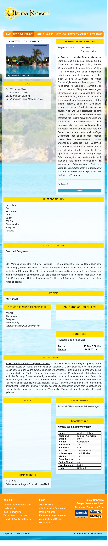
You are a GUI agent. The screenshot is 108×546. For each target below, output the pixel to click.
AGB (75, 533)
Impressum (84, 533)
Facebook (80, 507)
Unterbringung (53, 199)
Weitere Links (46, 522)
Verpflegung (79, 400)
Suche (49, 34)
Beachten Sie (79, 420)
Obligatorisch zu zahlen (79, 306)
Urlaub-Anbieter (47, 511)
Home (8, 34)
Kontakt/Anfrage (78, 34)
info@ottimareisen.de (20, 518)
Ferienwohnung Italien (80, 41)
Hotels (40, 34)
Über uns (61, 34)
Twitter (90, 507)
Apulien (70, 47)
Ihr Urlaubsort (53, 357)
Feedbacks (96, 34)
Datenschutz (97, 533)
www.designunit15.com (50, 518)
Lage (28, 83)
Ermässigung (27, 474)
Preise (53, 293)
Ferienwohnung (53, 245)
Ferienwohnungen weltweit (52, 515)
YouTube (99, 507)
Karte (27, 400)
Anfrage (79, 191)
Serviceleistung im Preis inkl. (27, 306)
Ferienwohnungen (23, 34)
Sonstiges (79, 333)
